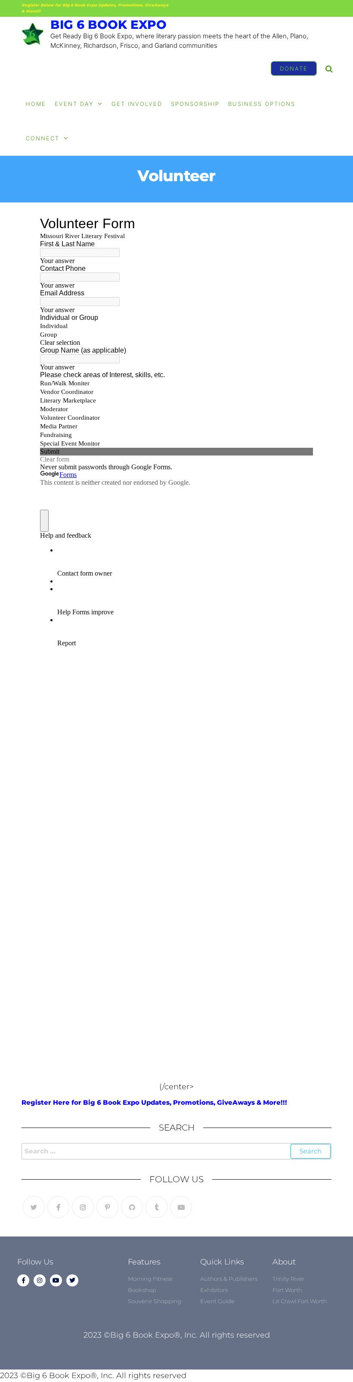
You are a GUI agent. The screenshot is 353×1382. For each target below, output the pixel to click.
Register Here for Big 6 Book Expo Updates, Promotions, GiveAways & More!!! (154, 1102)
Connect (42, 138)
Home (36, 103)
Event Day (74, 103)
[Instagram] (83, 1207)
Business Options (261, 103)
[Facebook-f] (23, 1280)
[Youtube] (181, 1207)
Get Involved (136, 103)
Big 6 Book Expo (108, 24)
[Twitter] (34, 1207)
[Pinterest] (107, 1207)
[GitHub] (132, 1207)
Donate (294, 68)
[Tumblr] (156, 1207)
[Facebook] (58, 1207)
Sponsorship (195, 103)
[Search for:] (176, 1151)
